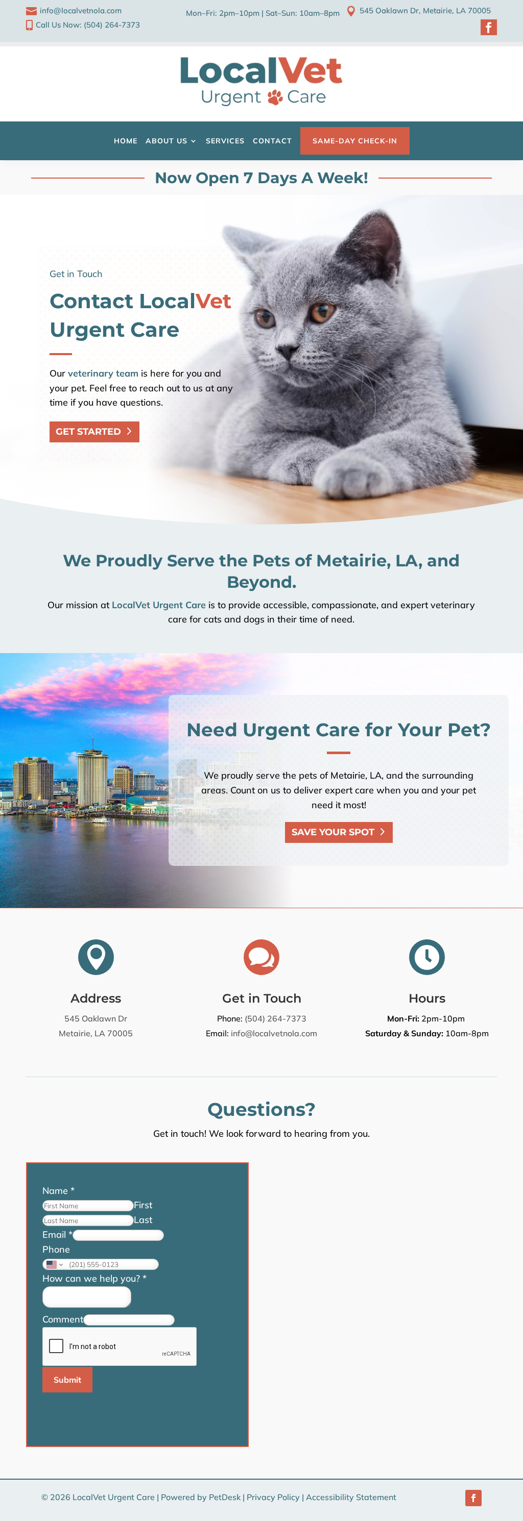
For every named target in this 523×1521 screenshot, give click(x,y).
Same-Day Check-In (355, 140)
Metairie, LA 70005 (96, 1033)
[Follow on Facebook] (473, 1498)
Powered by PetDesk (201, 1497)
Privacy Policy (273, 1497)
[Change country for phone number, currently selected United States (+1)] (53, 1264)
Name (58, 1190)
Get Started (88, 431)
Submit (67, 1380)
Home (125, 140)
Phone (56, 1249)
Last (143, 1220)
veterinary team (103, 373)
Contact (272, 140)
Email (57, 1234)
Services (225, 140)
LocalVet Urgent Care (159, 605)
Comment (62, 1319)
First (143, 1205)
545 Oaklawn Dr (95, 1018)
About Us (166, 140)
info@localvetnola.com (274, 1033)
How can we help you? (94, 1278)
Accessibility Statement (351, 1497)
